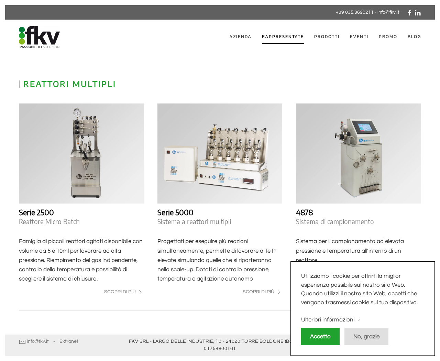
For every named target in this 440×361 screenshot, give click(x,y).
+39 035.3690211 (355, 12)
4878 (304, 212)
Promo (388, 36)
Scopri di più (120, 291)
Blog (414, 36)
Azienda (240, 36)
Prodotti (327, 36)
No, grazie (366, 336)
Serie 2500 (36, 212)
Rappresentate (283, 36)
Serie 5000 (175, 212)
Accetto (320, 336)
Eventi (359, 36)
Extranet (68, 341)
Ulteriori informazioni (327, 320)
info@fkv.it (388, 12)
